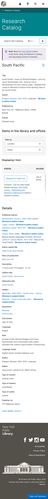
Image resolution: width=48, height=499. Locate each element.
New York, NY (8, 259)
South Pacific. (8, 285)
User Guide (26, 51)
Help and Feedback (38, 496)
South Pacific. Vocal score (13, 276)
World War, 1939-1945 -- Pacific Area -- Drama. (22, 293)
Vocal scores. (7, 314)
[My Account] (20, 4)
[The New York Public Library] (3, 3)
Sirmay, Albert (8, 234)
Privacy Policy (39, 451)
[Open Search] (35, 4)
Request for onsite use (15, 178)
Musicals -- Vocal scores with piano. (17, 299)
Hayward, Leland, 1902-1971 (14, 228)
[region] (24, 181)
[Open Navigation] (43, 4)
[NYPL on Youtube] (42, 440)
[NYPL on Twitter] (31, 440)
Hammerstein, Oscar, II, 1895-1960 (16, 219)
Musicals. (6, 310)
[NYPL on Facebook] (25, 440)
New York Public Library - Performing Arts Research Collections (16, 190)
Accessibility (40, 446)
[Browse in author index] (13, 221)
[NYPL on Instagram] (36, 440)
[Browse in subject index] (13, 296)
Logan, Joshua (8, 224)
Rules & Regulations (37, 455)
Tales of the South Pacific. (13, 251)
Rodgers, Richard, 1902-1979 (14, 98)
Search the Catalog (13, 41)
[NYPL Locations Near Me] (28, 4)
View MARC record (11, 411)
